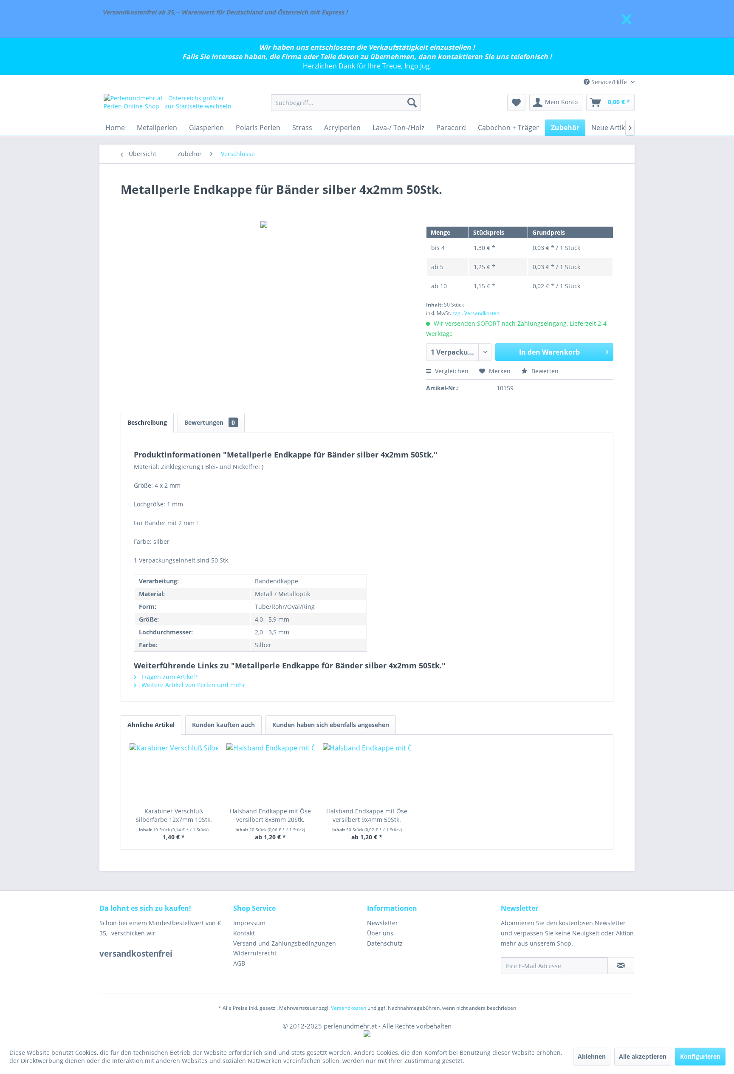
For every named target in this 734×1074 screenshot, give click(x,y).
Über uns (380, 933)
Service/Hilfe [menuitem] (609, 82)
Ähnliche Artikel (151, 725)
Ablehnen (592, 1056)
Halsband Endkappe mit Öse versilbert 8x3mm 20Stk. (270, 815)
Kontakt (244, 933)
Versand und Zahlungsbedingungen (284, 943)
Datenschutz (385, 943)
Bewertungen (209, 422)
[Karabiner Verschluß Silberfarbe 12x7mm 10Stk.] (174, 773)
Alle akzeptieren (642, 1056)
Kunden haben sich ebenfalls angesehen (330, 725)
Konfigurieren (700, 1056)
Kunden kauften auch (223, 725)
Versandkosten (348, 1007)
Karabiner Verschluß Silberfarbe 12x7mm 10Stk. (174, 815)
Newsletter (382, 923)
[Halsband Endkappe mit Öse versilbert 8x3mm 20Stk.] (270, 773)
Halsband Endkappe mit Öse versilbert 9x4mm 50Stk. (366, 815)
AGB (239, 963)
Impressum (249, 923)
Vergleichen (451, 371)
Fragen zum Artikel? (169, 677)
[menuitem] (346, 102)
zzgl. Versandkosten (476, 313)
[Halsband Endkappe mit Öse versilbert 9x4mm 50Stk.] (367, 773)
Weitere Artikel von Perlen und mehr (193, 685)
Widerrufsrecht (255, 953)
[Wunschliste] (516, 102)
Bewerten (544, 371)
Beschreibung (147, 422)
